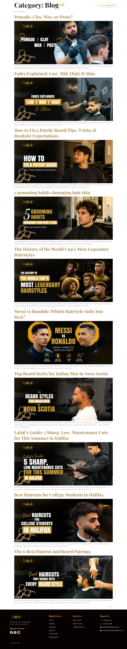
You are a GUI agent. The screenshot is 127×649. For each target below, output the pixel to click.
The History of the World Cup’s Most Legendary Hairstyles (61, 252)
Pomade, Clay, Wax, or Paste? (43, 17)
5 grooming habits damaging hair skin (52, 192)
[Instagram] (15, 632)
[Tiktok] (11, 632)
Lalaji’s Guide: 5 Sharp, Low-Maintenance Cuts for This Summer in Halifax (61, 435)
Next (111, 607)
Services (18, 4)
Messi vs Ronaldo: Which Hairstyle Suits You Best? (58, 314)
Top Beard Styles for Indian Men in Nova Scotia (61, 373)
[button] (19, 4)
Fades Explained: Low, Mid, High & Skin (54, 73)
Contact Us (13, 6)
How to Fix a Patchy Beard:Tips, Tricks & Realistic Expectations (55, 133)
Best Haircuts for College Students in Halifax (59, 495)
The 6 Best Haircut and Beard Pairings (52, 551)
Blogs (26, 4)
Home (12, 4)
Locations (33, 4)
